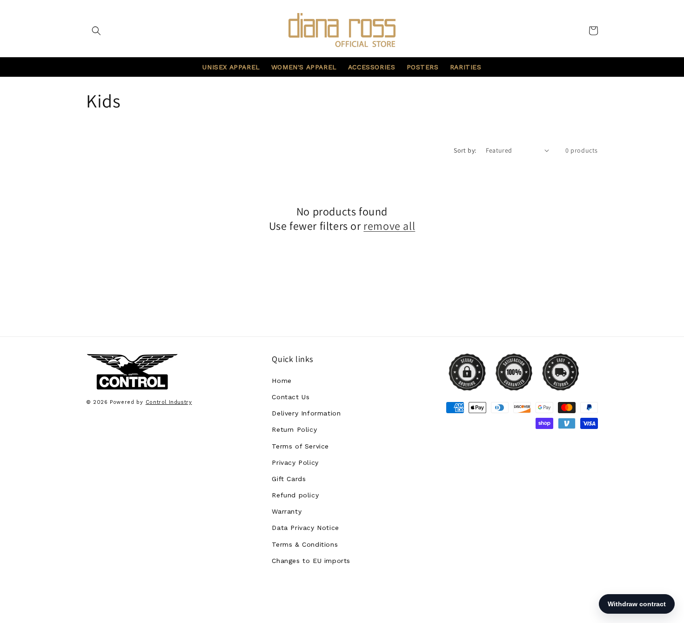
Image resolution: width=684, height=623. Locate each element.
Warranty (287, 511)
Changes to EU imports (311, 560)
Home (281, 380)
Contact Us (290, 397)
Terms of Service (300, 446)
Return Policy (294, 429)
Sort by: (465, 150)
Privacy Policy (295, 462)
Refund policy (295, 495)
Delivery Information (306, 413)
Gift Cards (289, 478)
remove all (389, 226)
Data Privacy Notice (305, 527)
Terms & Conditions (305, 544)
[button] (96, 30)
